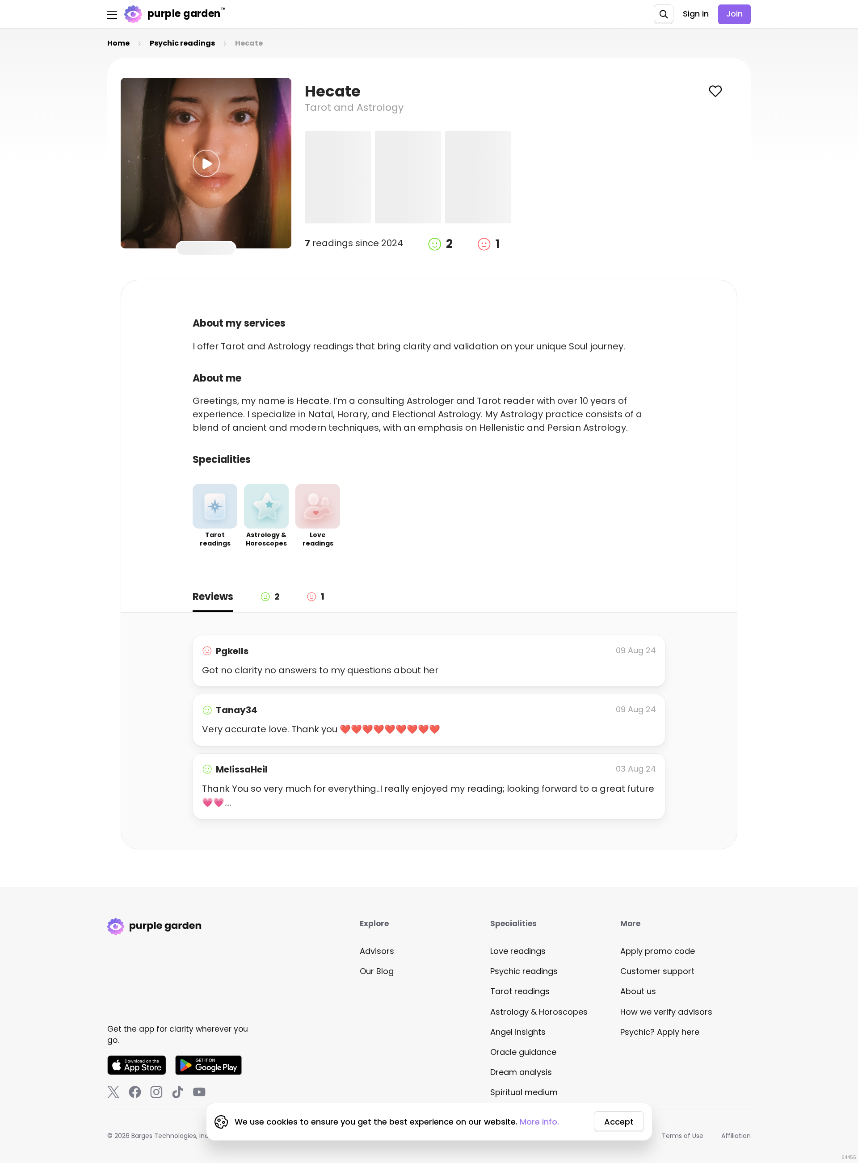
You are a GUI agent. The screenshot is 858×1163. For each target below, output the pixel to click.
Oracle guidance (523, 1052)
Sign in (696, 13)
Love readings (518, 951)
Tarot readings (520, 991)
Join (734, 13)
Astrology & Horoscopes (539, 1011)
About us (638, 991)
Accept (619, 1121)
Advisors (377, 951)
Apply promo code (657, 951)
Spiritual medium (524, 1092)
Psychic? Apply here (659, 1031)
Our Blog (377, 971)
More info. (539, 1121)
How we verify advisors (666, 1011)
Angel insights (518, 1031)
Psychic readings (524, 971)
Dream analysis (521, 1072)
